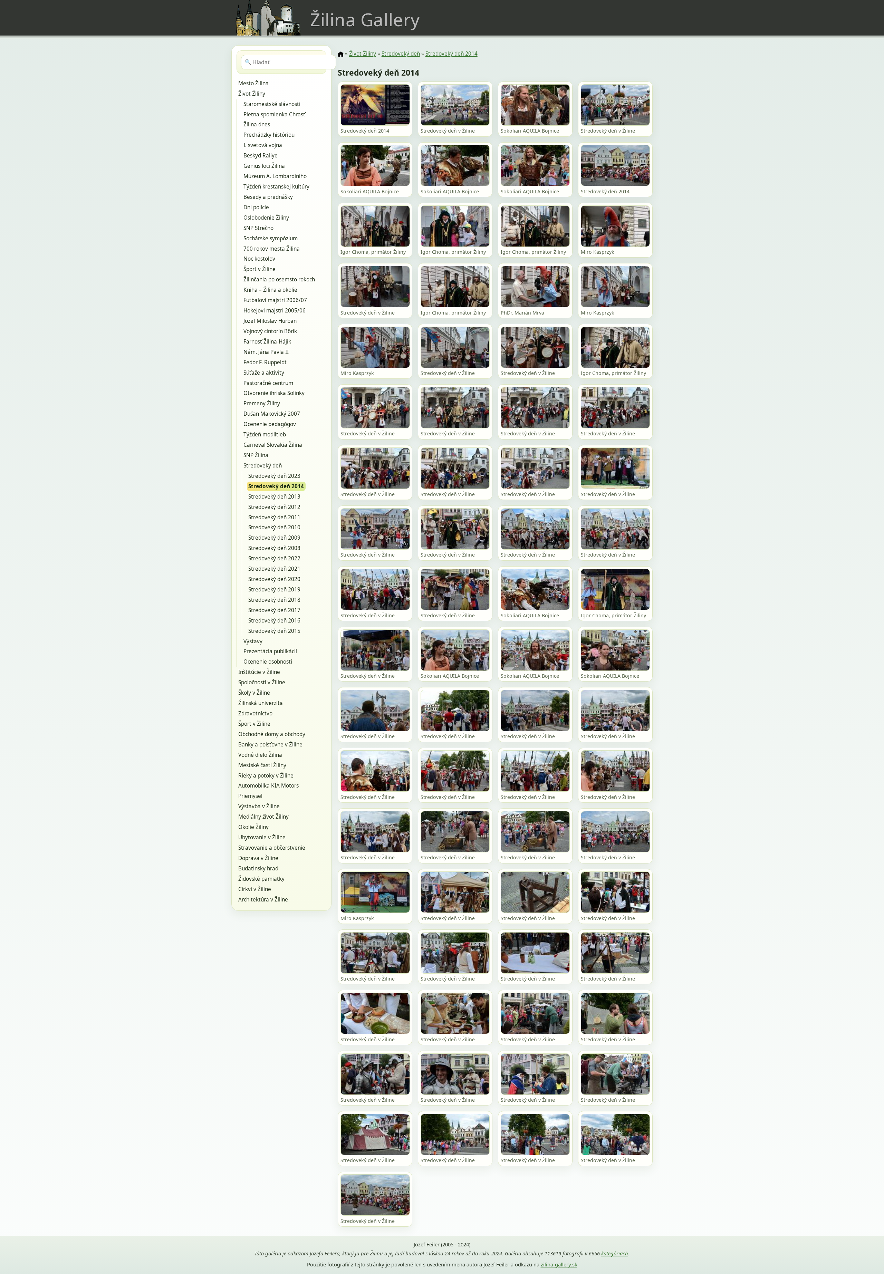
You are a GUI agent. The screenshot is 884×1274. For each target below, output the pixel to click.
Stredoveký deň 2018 (274, 600)
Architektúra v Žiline (263, 899)
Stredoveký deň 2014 (276, 486)
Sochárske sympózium (270, 238)
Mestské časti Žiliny (262, 765)
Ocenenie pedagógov (269, 424)
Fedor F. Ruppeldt (265, 362)
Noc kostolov (259, 258)
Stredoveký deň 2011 (274, 517)
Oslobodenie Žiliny (266, 217)
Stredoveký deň (262, 465)
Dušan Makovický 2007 (271, 413)
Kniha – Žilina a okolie (270, 289)
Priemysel (250, 796)
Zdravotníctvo (255, 713)
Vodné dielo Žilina (260, 755)
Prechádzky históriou (269, 134)
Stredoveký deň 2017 (274, 610)
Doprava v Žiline (258, 858)
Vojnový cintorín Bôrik (270, 331)
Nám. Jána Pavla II (266, 352)
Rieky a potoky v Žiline (266, 775)
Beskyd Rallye (260, 155)
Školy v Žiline (254, 692)
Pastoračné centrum (268, 383)
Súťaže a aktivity (263, 372)
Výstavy (252, 641)
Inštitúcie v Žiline (259, 672)
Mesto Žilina (253, 83)
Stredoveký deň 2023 (274, 476)
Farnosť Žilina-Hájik (267, 341)
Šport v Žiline (259, 269)
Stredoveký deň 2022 (274, 558)
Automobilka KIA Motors (268, 785)
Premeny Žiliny (261, 403)
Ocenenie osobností (267, 661)
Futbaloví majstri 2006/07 (275, 300)
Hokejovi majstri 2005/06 (274, 310)
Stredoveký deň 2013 (274, 496)
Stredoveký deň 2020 (274, 579)
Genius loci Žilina (264, 166)
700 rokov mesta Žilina (271, 248)
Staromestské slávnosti (271, 104)
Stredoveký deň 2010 (274, 527)
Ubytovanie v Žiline (262, 837)
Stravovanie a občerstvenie (271, 847)
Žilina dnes (256, 124)
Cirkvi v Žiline (254, 889)
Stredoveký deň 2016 (274, 620)
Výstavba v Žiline (259, 806)
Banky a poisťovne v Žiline (270, 744)
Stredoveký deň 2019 (274, 589)
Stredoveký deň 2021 (274, 568)
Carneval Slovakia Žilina (272, 444)
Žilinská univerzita (260, 703)
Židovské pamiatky (261, 878)
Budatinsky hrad (258, 868)
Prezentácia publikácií (270, 651)
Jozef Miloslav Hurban (270, 321)
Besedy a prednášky (268, 197)
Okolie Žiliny (253, 827)
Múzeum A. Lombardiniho (275, 176)
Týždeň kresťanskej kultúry (276, 186)
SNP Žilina (255, 455)
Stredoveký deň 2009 (274, 537)
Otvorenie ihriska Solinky (274, 393)
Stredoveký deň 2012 (274, 507)
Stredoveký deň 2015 (274, 631)
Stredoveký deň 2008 (274, 548)
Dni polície (256, 207)
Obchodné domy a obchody (271, 734)
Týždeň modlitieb (264, 434)
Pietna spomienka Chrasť (274, 114)
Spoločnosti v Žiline (261, 682)
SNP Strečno (258, 228)
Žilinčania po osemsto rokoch (279, 279)
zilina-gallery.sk (559, 1264)
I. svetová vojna (262, 145)
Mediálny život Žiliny (263, 816)
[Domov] (340, 54)
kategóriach (614, 1253)
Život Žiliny (251, 93)
